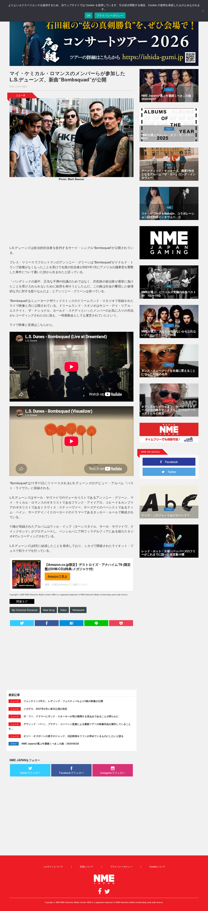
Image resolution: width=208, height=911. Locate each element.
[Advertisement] (71, 213)
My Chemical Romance (25, 610)
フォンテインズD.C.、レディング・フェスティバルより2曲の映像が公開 (63, 701)
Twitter (170, 472)
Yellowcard (78, 610)
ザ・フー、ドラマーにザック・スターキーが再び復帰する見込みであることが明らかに (71, 716)
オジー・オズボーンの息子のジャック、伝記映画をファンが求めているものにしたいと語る (74, 736)
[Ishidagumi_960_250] (104, 41)
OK (89, 15)
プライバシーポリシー (121, 866)
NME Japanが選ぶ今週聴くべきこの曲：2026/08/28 (50, 743)
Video (63, 610)
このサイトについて (53, 866)
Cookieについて (157, 866)
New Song (49, 610)
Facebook (170, 462)
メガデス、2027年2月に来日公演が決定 (45, 709)
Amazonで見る (57, 576)
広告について (86, 866)
